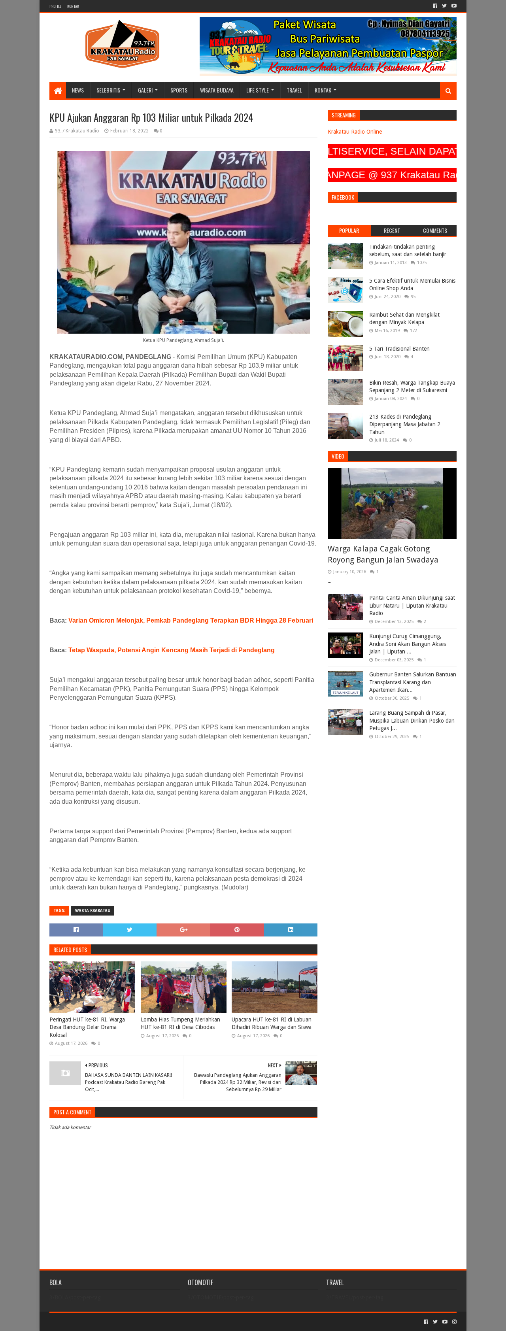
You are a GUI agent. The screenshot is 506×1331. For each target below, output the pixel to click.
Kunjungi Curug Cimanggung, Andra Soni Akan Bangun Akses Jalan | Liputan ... (407, 644)
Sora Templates (93, 1322)
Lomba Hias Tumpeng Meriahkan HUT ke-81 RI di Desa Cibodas (180, 1023)
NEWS (78, 90)
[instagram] (454, 1322)
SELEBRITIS (108, 90)
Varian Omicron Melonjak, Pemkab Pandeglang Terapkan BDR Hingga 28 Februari (190, 620)
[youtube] (453, 6)
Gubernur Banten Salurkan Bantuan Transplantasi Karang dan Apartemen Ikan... (412, 682)
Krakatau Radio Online (355, 131)
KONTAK (73, 6)
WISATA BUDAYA (217, 90)
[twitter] (444, 6)
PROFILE (55, 6)
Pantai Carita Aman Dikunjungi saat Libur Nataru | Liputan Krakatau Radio (412, 605)
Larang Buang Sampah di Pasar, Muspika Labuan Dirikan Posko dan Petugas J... (412, 720)
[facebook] (435, 6)
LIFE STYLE (257, 90)
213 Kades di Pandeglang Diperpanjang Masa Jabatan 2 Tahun (404, 424)
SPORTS (178, 90)
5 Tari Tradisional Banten (399, 348)
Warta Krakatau (92, 910)
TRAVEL (294, 90)
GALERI (145, 90)
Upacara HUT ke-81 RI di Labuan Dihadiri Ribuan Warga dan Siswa (272, 1023)
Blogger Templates (138, 1322)
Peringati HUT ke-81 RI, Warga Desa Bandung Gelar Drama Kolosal (87, 1027)
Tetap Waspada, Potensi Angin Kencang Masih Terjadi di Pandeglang (171, 650)
